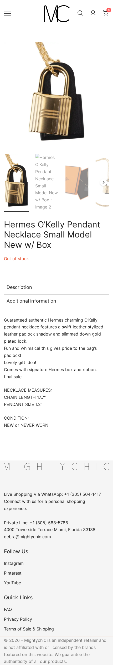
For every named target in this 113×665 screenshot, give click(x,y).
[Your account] (93, 13)
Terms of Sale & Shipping (29, 629)
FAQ (8, 609)
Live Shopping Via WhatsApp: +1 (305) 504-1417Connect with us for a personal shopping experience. (52, 501)
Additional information (31, 301)
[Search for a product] (80, 13)
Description (19, 287)
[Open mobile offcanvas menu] (7, 13)
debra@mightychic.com (27, 536)
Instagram (14, 563)
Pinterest (13, 573)
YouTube (12, 582)
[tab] (56, 287)
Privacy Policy (18, 619)
